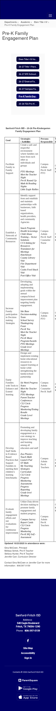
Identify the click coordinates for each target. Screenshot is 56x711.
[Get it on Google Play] (28, 688)
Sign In (28, 658)
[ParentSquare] (28, 680)
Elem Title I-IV (40, 21)
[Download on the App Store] (28, 697)
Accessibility (28, 653)
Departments (10, 21)
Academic (25, 21)
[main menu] (50, 15)
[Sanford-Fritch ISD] (27, 7)
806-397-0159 (32, 630)
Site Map (28, 648)
